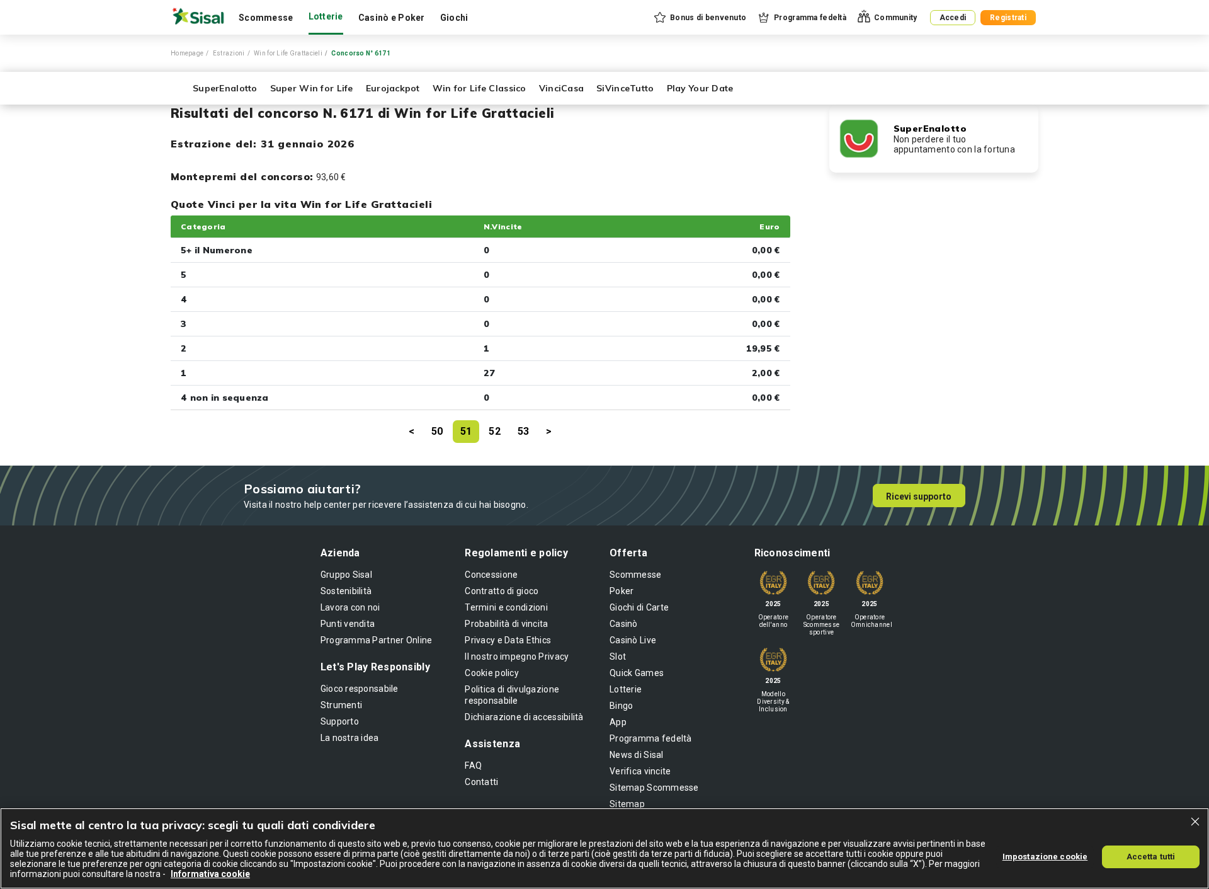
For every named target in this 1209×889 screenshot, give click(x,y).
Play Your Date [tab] (700, 88)
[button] (699, 17)
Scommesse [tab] (266, 18)
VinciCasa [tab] (561, 88)
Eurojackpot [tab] (393, 88)
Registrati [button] (1008, 17)
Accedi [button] (953, 17)
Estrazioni (229, 53)
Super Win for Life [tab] (311, 88)
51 (466, 431)
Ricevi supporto (918, 496)
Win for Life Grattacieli (288, 53)
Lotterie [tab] (326, 16)
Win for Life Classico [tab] (479, 88)
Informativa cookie (210, 874)
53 (524, 431)
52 (495, 431)
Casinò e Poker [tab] (391, 18)
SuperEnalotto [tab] (225, 88)
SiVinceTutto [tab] (625, 88)
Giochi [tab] (454, 18)
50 (437, 431)
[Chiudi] (1195, 821)
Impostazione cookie (1044, 856)
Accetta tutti (1151, 856)
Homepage (187, 53)
